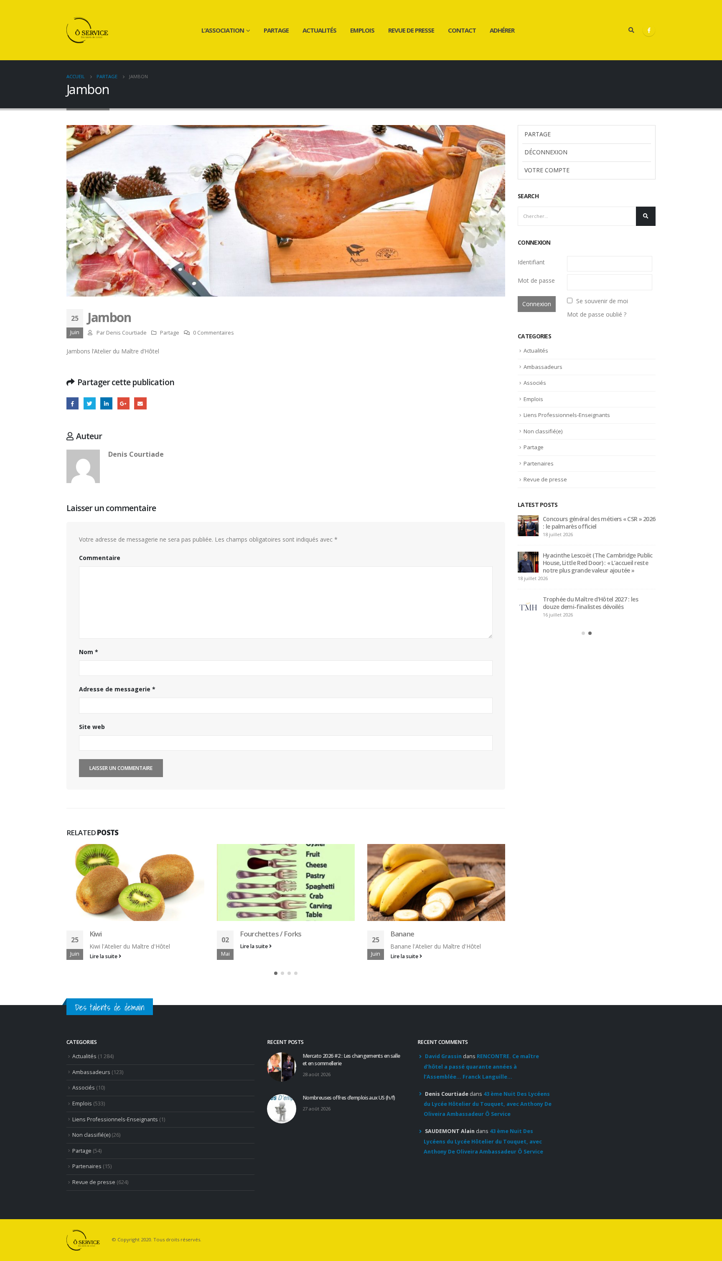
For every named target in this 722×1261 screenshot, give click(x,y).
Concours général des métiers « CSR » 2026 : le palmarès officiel (599, 522)
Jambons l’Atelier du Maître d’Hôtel (112, 351)
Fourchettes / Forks (270, 934)
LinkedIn (106, 403)
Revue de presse (411, 30)
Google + (123, 403)
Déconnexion (545, 152)
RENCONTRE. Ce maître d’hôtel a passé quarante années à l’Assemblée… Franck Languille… (481, 1066)
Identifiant (531, 262)
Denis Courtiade (126, 332)
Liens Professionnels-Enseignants (567, 415)
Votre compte (546, 170)
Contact (462, 30)
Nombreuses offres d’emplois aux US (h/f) (349, 1097)
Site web (92, 727)
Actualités (319, 30)
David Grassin (443, 1056)
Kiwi (95, 934)
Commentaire (99, 558)
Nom (88, 652)
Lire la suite (104, 956)
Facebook (72, 403)
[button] (275, 973)
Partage (276, 30)
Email (140, 403)
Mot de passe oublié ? (596, 314)
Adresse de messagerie (117, 689)
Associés (535, 382)
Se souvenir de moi (602, 301)
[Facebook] (649, 30)
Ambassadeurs (543, 367)
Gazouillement (90, 403)
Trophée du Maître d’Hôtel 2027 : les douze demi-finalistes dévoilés (590, 603)
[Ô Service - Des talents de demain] (87, 30)
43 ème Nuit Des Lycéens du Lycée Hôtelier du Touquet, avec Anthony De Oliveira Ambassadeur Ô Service (488, 1104)
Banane (402, 934)
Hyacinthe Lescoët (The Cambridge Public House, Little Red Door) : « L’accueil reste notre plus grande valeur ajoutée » (598, 562)
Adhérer (502, 30)
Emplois (362, 30)
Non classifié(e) (543, 431)
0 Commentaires (213, 332)
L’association (222, 30)
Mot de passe (536, 280)
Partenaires (539, 463)
